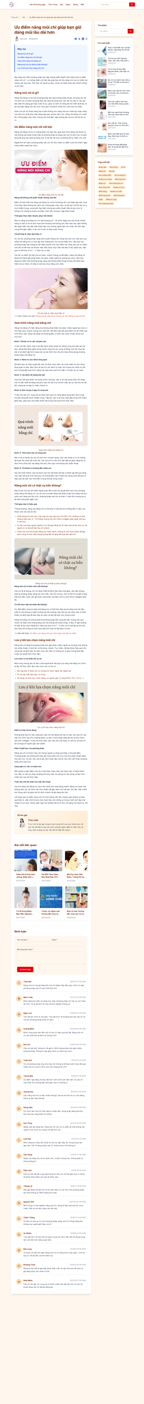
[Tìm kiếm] (132, 4)
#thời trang (103, 191)
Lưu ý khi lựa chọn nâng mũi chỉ (31, 68)
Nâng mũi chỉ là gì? (26, 54)
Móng (75, 4)
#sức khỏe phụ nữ (116, 183)
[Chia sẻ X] (79, 39)
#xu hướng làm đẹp (106, 203)
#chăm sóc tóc (118, 187)
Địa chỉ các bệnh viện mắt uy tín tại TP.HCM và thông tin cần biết (119, 81)
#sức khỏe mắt (104, 187)
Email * (54, 940)
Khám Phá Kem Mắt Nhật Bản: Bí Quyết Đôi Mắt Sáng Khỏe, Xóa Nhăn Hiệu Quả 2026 (118, 146)
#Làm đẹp (102, 167)
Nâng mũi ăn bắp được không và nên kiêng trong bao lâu (60, 316)
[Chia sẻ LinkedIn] (83, 39)
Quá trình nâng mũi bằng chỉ (29, 61)
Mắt (82, 4)
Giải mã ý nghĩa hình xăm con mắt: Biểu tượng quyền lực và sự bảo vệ (118, 103)
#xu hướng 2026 (105, 175)
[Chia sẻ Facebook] (76, 39)
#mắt (100, 199)
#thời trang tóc (119, 195)
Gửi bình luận (25, 969)
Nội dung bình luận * (25, 949)
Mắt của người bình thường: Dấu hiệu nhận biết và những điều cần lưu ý (119, 113)
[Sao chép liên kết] (86, 39)
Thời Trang (52, 4)
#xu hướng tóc (120, 175)
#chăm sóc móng (105, 179)
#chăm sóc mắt (116, 191)
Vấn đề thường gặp (37, 4)
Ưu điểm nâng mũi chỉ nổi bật (30, 57)
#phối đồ (102, 171)
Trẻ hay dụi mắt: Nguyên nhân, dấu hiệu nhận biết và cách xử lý (119, 59)
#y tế (123, 167)
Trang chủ (14, 17)
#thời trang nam (104, 195)
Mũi (61, 4)
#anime (111, 171)
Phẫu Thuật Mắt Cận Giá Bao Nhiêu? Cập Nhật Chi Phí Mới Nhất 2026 (119, 49)
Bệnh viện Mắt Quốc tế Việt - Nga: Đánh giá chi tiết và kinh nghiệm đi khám (119, 135)
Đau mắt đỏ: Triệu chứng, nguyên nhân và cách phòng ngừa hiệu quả (119, 124)
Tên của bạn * (22, 940)
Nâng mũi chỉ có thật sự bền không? (33, 64)
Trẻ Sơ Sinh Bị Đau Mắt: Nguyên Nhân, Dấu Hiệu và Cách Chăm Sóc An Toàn (118, 70)
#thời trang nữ (120, 179)
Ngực (68, 4)
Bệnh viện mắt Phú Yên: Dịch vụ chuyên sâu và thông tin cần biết (119, 92)
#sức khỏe (114, 167)
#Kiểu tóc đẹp (111, 199)
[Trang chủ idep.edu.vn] (11, 4)
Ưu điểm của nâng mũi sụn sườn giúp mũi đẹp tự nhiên (53, 633)
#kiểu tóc (102, 183)
